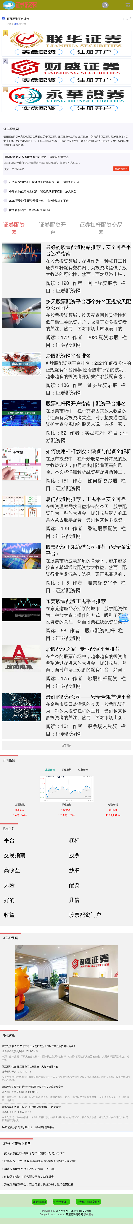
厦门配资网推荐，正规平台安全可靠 (86, 498)
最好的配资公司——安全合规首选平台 (88, 696)
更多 (125, 19)
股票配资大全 (121, 168)
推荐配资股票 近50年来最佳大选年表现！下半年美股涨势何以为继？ (39, 1046)
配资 (74, 884)
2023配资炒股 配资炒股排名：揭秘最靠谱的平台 (39, 201)
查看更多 (66, 745)
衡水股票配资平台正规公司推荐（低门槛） (30, 1169)
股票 (74, 855)
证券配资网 (39, 1201)
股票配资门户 (85, 914)
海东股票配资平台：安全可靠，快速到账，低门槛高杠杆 (38, 1184)
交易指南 (14, 855)
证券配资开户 (61, 1201)
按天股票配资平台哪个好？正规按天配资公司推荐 (88, 304)
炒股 (74, 870)
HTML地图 (85, 1210)
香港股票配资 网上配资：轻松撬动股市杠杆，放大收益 (42, 191)
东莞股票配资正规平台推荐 (76, 600)
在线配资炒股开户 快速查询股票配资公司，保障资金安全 (44, 182)
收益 (9, 914)
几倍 (74, 899)
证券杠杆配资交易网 (88, 1201)
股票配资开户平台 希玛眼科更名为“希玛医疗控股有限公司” (40, 1161)
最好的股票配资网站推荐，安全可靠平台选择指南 (88, 250)
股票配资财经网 (74, 1214)
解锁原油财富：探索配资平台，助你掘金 (29, 1177)
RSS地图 (73, 1210)
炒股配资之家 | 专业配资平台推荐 (83, 648)
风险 (9, 884)
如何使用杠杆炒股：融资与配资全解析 (88, 450)
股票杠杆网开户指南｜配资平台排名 (86, 403)
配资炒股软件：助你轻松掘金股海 (30, 210)
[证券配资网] (20, 5)
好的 (9, 899)
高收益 (12, 870)
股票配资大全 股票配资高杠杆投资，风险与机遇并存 (36, 157)
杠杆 (74, 840)
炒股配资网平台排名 (68, 355)
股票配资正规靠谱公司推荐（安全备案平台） (88, 549)
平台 (9, 840)
